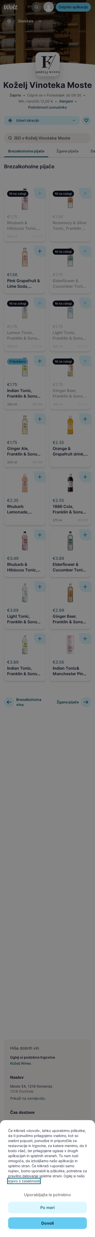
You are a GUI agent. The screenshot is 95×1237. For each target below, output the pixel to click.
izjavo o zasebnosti (24, 1181)
